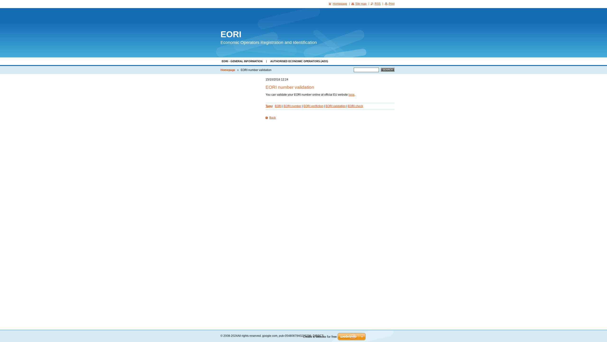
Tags (269, 106)
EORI (278, 106)
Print (392, 3)
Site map (361, 3)
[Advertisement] (330, 152)
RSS (378, 3)
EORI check (355, 106)
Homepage (228, 70)
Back (272, 117)
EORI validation (336, 106)
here (351, 94)
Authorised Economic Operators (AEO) (299, 61)
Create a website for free (320, 336)
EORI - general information (242, 61)
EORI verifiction (313, 106)
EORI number (292, 106)
